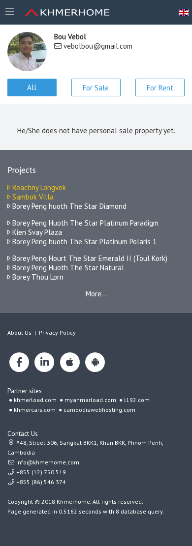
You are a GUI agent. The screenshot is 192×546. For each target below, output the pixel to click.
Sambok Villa (32, 196)
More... (96, 293)
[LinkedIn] (44, 362)
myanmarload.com (90, 399)
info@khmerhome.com (47, 462)
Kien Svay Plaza (36, 232)
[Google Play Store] (95, 362)
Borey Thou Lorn (37, 277)
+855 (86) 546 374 (40, 482)
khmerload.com (35, 399)
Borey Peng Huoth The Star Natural (67, 267)
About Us (19, 332)
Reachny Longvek (38, 187)
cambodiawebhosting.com (99, 409)
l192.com (137, 399)
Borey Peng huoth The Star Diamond (68, 206)
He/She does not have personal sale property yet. (96, 130)
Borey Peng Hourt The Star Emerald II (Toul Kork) (88, 258)
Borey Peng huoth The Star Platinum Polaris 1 (83, 241)
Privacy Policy (57, 332)
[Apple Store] (70, 362)
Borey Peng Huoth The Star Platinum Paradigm (84, 223)
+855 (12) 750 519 (40, 472)
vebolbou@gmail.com (98, 46)
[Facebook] (19, 362)
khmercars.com (35, 409)
